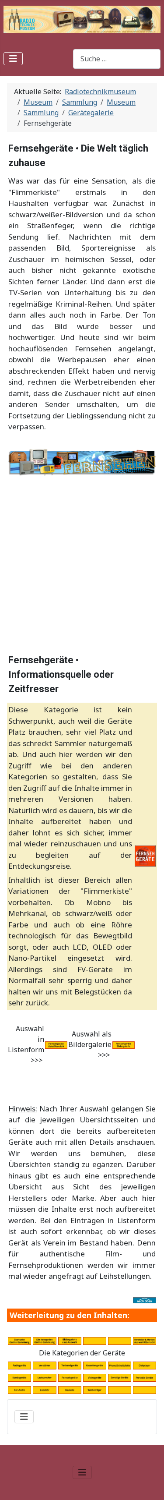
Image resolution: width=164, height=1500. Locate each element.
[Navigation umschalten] (13, 58)
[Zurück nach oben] (148, 1484)
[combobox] (117, 59)
